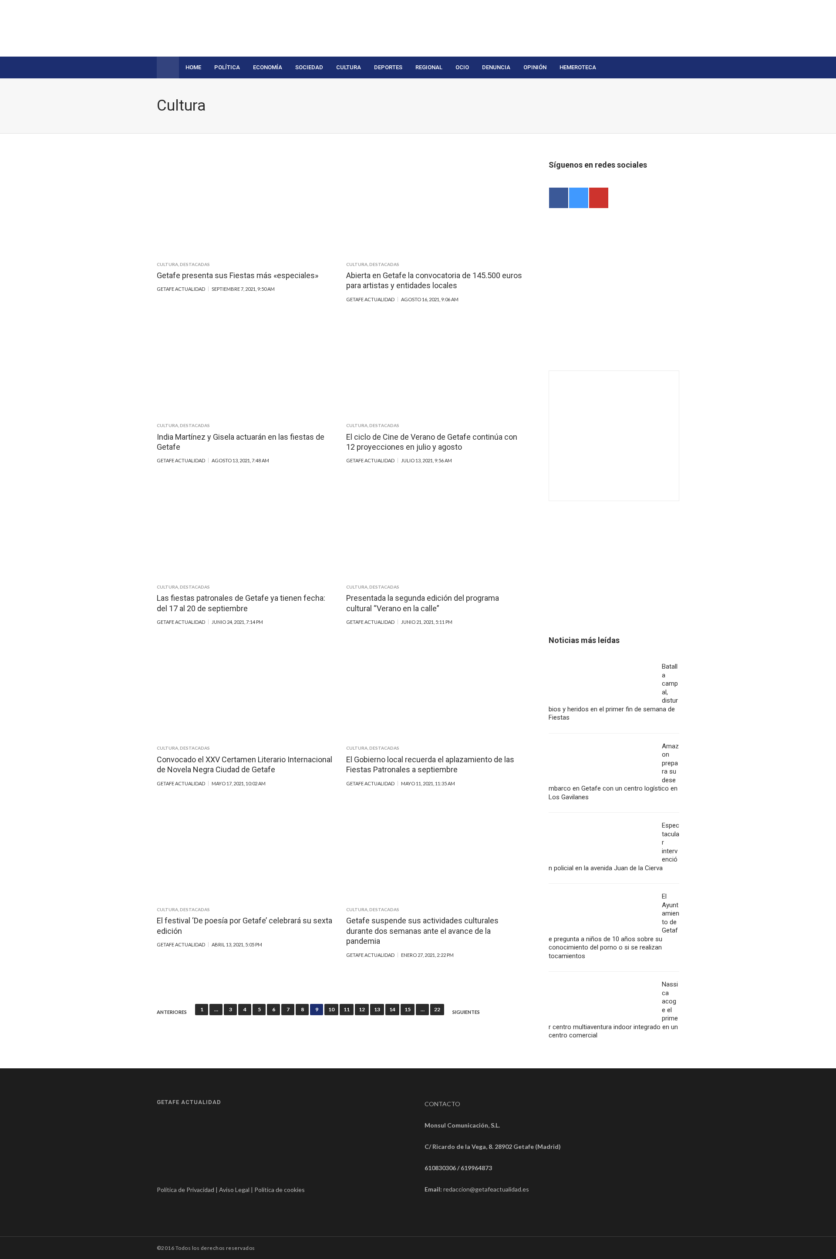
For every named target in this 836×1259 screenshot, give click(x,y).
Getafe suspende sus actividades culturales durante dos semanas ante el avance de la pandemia (422, 931)
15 (408, 1009)
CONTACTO (442, 1104)
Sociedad (309, 67)
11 (347, 1009)
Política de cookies (279, 1189)
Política (227, 67)
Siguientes (466, 1012)
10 (331, 1009)
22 (437, 1009)
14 (392, 1009)
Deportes (388, 67)
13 (377, 1009)
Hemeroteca (578, 67)
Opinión (534, 67)
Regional (428, 67)
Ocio (462, 67)
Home (193, 67)
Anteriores (172, 1012)
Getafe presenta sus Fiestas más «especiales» (237, 275)
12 (362, 1009)
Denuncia (496, 67)
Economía (267, 67)
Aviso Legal (234, 1189)
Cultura (348, 67)
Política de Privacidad (185, 1189)
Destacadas (195, 264)
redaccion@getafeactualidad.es (486, 1189)
